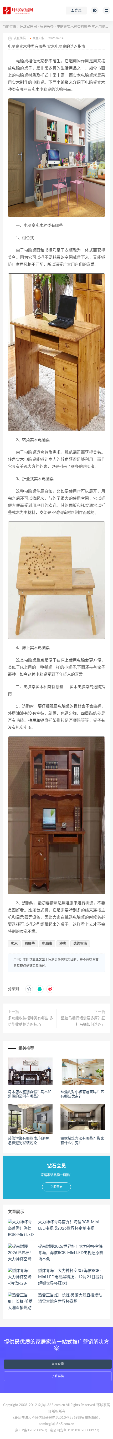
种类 (62, 943)
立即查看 (58, 1364)
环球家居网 (28, 26)
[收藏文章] (29, 989)
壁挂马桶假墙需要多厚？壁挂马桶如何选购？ (83, 1021)
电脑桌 (47, 943)
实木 (14, 943)
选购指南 (80, 943)
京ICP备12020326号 (31, 1430)
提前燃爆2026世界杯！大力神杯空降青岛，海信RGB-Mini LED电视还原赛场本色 (70, 1253)
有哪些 (30, 943)
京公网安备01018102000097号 (75, 1430)
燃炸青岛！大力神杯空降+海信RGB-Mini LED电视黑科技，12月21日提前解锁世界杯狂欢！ (70, 1277)
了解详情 (58, 1376)
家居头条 (47, 26)
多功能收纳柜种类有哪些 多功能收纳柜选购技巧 (30, 1021)
